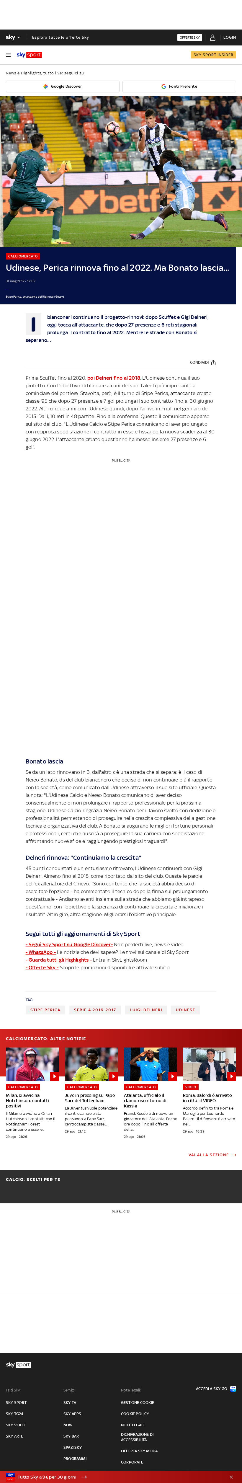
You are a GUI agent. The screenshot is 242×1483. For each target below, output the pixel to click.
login (229, 37)
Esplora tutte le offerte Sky (60, 37)
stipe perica (45, 1010)
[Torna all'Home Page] (29, 55)
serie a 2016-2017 (95, 1010)
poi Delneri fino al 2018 (113, 378)
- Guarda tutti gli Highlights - (59, 960)
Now (68, 1425)
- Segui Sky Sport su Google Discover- (69, 944)
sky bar (71, 1436)
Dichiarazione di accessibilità (137, 1437)
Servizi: (69, 1390)
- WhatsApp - (41, 952)
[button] (112, 1477)
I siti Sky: (13, 1390)
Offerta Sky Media (139, 1451)
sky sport (16, 1402)
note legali (132, 1425)
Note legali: (131, 1390)
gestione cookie (137, 1402)
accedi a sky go (211, 1388)
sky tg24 (15, 1414)
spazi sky (72, 1447)
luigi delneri (146, 1010)
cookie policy (135, 1414)
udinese (185, 1010)
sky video (15, 1425)
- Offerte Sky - (42, 967)
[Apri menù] (8, 55)
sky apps (72, 1414)
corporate (132, 1462)
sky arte (14, 1436)
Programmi (74, 1458)
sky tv (69, 1402)
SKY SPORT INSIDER (213, 55)
